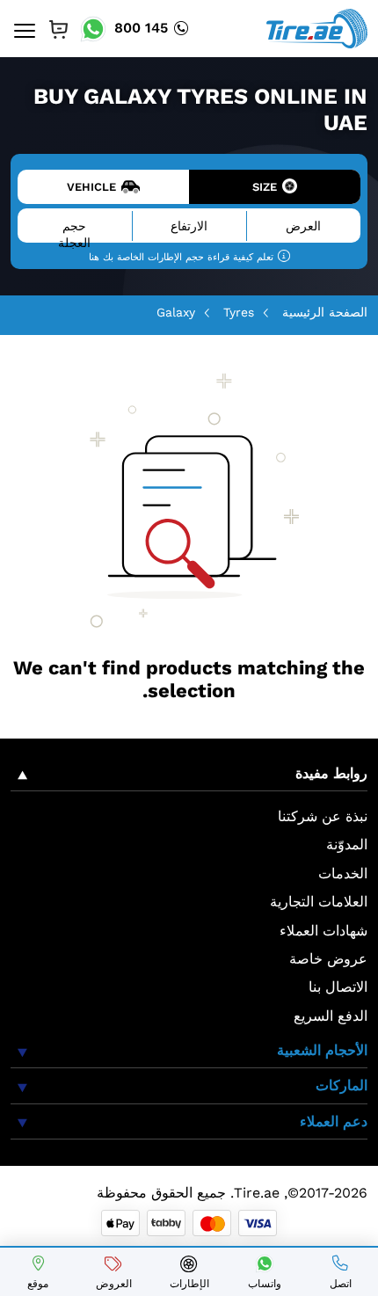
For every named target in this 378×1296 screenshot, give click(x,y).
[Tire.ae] (316, 27)
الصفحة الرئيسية (324, 312)
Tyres (238, 312)
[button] (189, 778)
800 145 (141, 27)
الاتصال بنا (338, 987)
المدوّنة (346, 844)
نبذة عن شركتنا (322, 816)
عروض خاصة (328, 958)
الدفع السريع (330, 1016)
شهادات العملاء (323, 930)
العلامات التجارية (318, 901)
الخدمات (342, 873)
